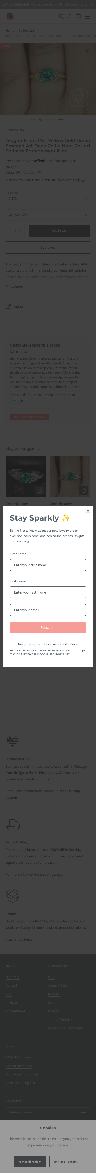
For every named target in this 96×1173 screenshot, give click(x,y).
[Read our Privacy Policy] (83, 651)
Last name (18, 581)
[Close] (88, 511)
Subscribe (48, 627)
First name (18, 554)
